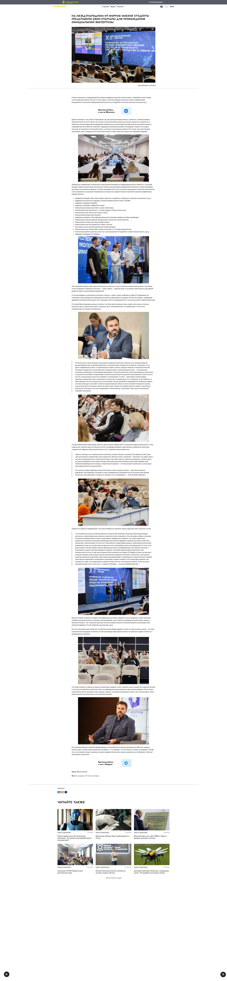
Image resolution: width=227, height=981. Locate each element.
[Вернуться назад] (6, 974)
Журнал (113, 6)
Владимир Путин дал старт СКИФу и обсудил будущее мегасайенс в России (150, 837)
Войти (172, 7)
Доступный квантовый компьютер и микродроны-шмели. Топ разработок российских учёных (151, 872)
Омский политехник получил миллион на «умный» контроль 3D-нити (110, 872)
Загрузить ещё (113, 878)
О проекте (105, 6)
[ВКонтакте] (58, 792)
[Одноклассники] (61, 792)
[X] (66, 792)
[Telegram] (63, 792)
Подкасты (120, 6)
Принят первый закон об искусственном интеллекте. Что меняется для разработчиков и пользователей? (74, 838)
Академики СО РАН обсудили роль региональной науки (70, 872)
